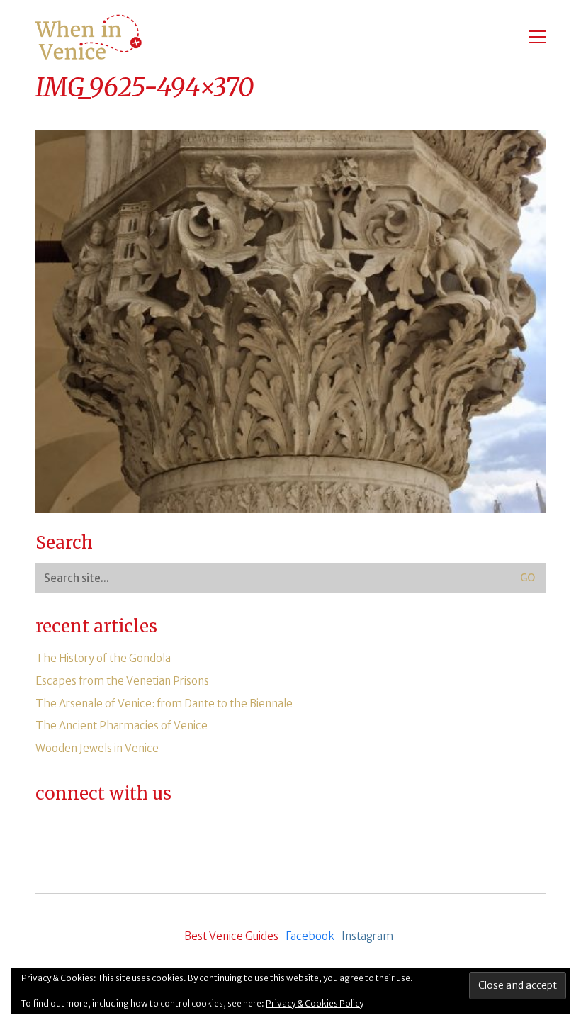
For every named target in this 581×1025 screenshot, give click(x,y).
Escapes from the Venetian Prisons (122, 681)
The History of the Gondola (103, 658)
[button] (537, 37)
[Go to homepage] (88, 37)
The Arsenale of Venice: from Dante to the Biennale (164, 703)
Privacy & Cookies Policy (314, 1003)
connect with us (103, 794)
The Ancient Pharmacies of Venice (121, 725)
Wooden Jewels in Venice (97, 748)
